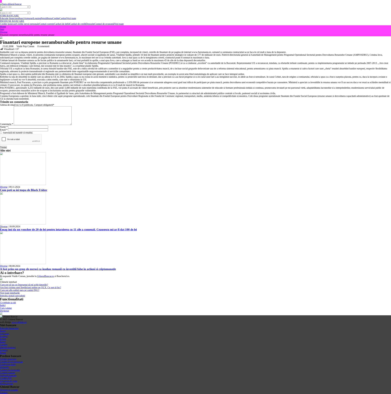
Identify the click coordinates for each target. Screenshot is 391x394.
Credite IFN (6, 378)
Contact (3, 392)
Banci (21, 18)
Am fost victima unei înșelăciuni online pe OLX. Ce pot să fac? (30, 287)
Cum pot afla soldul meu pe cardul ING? (19, 290)
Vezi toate (71, 18)
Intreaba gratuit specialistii (12, 295)
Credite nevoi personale (27, 24)
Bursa (49, 18)
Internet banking (8, 347)
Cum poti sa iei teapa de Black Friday (23, 190)
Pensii (44, 18)
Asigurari (28, 18)
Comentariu (6, 124)
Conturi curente (46, 24)
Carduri (63, 18)
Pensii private (6, 383)
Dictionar (4, 310)
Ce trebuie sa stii (8, 302)
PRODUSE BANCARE (12, 21)
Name (4, 127)
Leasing (37, 18)
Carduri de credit (78, 24)
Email (3, 129)
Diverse (3, 187)
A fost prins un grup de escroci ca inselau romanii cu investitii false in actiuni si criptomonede (58, 269)
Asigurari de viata (8, 381)
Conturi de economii (104, 24)
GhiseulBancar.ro (45, 276)
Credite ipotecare (8, 24)
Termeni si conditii (9, 390)
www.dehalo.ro (19, 322)
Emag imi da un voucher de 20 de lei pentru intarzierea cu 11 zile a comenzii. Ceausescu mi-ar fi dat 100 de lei (68, 229)
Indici (2, 305)
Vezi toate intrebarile (10, 293)
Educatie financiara (9, 18)
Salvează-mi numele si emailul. (17, 132)
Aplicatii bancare (8, 375)
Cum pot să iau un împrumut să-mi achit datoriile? (24, 284)
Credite (55, 18)
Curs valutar (6, 308)
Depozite (90, 24)
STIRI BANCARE (9, 15)
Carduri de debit (62, 24)
